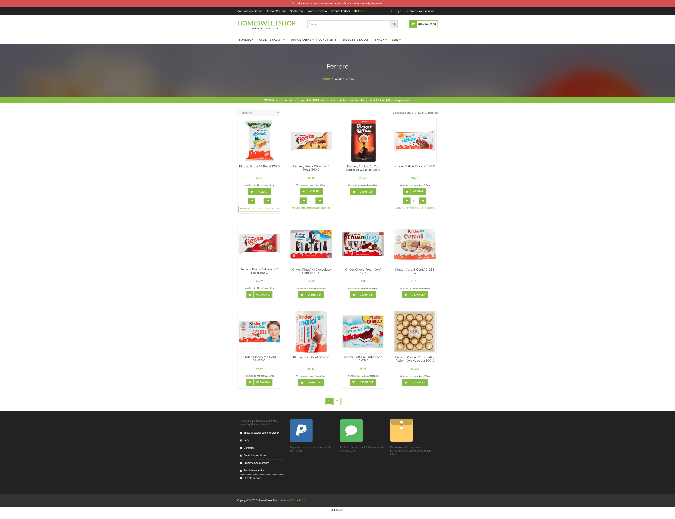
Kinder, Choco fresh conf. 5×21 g (363, 271)
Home (326, 79)
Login (398, 11)
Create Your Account (422, 11)
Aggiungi (263, 192)
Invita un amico (317, 11)
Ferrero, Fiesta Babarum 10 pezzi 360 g (259, 271)
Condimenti (327, 39)
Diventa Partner (340, 11)
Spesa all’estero (276, 11)
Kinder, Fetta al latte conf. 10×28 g (363, 358)
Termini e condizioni (254, 470)
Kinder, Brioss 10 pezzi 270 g (259, 166)
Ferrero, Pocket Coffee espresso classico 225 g (363, 168)
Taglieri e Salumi (269, 39)
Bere (394, 39)
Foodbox (246, 39)
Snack (379, 39)
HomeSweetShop (266, 23)
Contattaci (296, 11)
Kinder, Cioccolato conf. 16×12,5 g (259, 358)
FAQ (246, 440)
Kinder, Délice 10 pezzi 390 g (415, 166)
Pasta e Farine (300, 39)
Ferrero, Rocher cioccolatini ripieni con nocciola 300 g (414, 359)
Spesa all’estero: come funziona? (261, 433)
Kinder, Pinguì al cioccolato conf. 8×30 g (311, 271)
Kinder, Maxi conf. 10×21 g (311, 357)
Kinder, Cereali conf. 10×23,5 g (415, 271)
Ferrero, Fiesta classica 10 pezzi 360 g (311, 168)
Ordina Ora (366, 192)
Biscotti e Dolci (355, 39)
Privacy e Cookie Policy (256, 463)
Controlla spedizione (249, 11)
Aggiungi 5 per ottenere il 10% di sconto (259, 208)
